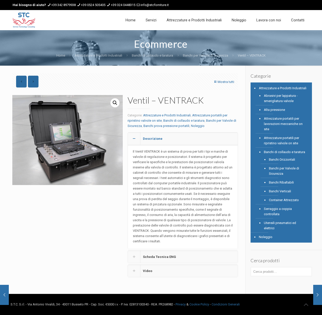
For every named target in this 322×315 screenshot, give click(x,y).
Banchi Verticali (280, 191)
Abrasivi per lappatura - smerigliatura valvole (281, 98)
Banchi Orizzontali (282, 159)
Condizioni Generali (226, 304)
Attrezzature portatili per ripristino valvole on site (281, 140)
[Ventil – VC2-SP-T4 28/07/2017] (4, 295)
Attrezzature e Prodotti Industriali (98, 55)
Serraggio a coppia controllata (278, 211)
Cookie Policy (199, 304)
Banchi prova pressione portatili (166, 126)
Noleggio (198, 126)
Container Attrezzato (284, 200)
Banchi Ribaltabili (281, 182)
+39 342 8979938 (63, 5)
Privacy (181, 304)
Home (60, 55)
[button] (114, 102)
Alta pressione (274, 110)
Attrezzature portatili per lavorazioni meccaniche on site (283, 124)
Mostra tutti (226, 82)
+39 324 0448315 (123, 5)
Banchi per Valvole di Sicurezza (205, 55)
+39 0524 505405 (93, 5)
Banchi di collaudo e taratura (152, 55)
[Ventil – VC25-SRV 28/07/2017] (317, 295)
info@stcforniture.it (155, 5)
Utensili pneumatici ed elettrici (280, 225)
